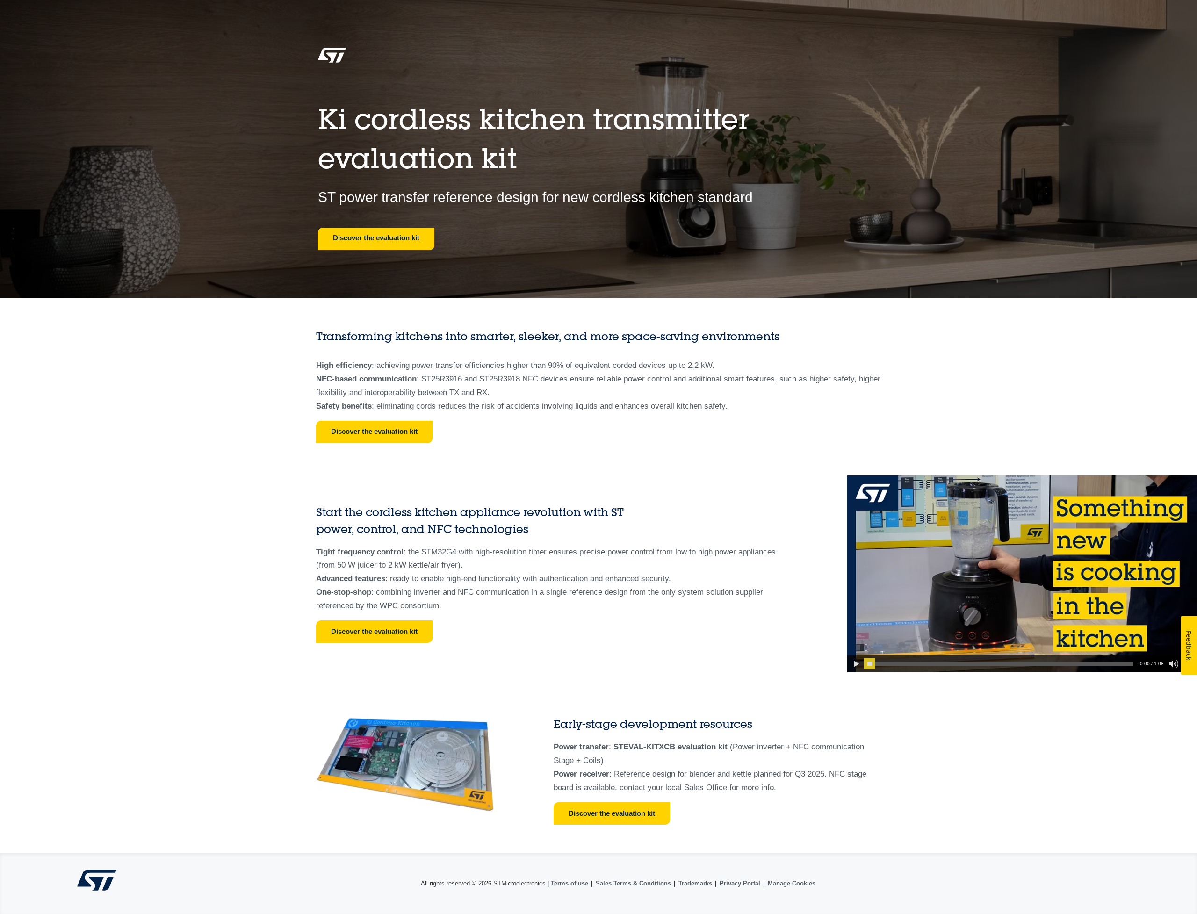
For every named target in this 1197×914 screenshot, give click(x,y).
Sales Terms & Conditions (633, 883)
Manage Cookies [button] (791, 883)
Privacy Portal (740, 883)
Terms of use (569, 883)
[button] (855, 663)
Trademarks (695, 883)
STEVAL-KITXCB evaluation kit (670, 746)
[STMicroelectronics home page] (332, 58)
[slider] (869, 663)
